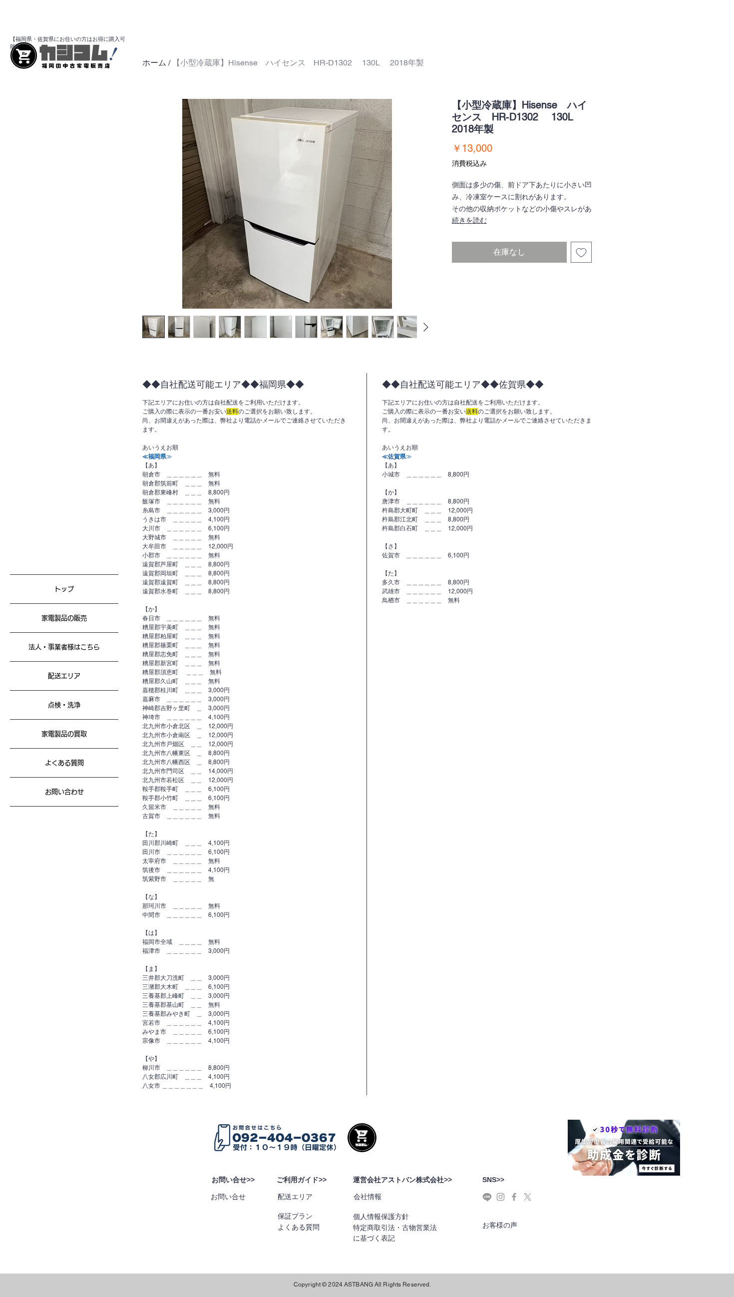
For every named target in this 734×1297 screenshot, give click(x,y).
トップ (64, 589)
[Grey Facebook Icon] (514, 1197)
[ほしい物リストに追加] (581, 252)
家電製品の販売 (64, 618)
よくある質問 (64, 763)
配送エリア (64, 676)
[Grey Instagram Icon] (500, 1197)
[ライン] (487, 1197)
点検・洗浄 (64, 705)
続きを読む (469, 220)
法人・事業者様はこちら (64, 647)
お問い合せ (228, 1197)
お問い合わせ (64, 792)
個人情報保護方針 (381, 1217)
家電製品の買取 (64, 734)
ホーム (154, 62)
